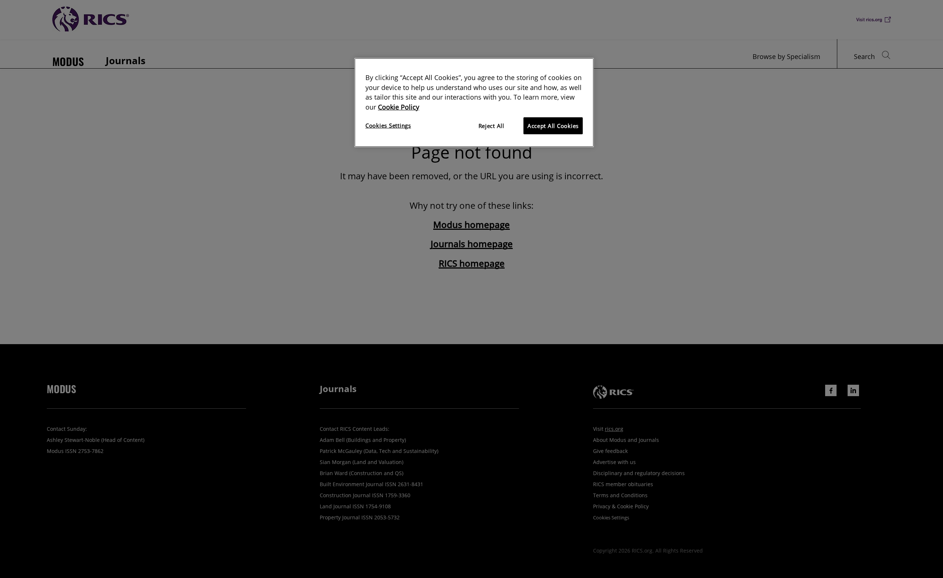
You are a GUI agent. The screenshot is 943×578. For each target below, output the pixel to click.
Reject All (491, 125)
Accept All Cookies (553, 125)
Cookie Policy (398, 107)
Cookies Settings (388, 125)
